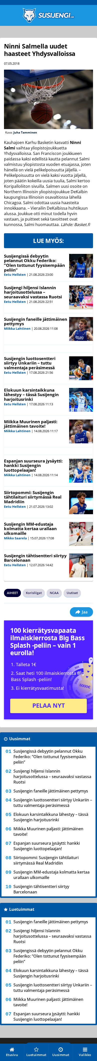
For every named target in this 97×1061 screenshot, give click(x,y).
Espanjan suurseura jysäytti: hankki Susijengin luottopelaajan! (33, 465)
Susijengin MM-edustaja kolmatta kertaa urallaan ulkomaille (30, 528)
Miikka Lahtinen (17, 328)
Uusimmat (19, 738)
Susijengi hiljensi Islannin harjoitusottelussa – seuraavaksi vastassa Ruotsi (33, 292)
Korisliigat (34, 593)
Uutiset (72, 593)
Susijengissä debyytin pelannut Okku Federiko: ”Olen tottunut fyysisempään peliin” (34, 263)
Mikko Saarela (15, 538)
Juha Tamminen (25, 132)
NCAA (54, 593)
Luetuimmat (21, 909)
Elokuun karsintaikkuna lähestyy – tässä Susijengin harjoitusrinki (31, 394)
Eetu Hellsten (15, 274)
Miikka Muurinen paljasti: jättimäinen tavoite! (30, 424)
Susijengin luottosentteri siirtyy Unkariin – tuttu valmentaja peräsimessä (29, 363)
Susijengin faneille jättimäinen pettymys (35, 321)
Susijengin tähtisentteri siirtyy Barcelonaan (35, 558)
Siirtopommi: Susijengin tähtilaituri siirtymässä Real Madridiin (32, 497)
